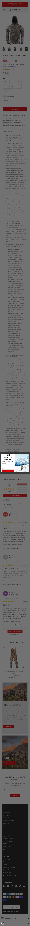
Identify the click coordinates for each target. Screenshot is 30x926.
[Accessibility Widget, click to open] (2, 923)
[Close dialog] (28, 454)
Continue (7, 470)
